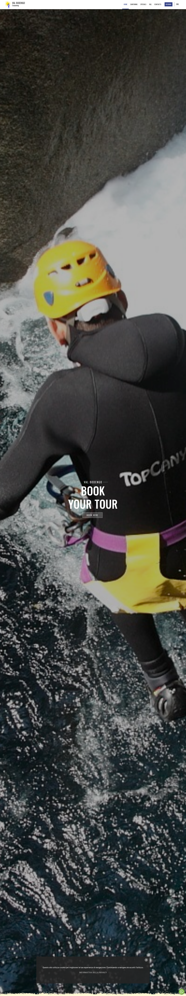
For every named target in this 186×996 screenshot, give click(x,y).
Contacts (157, 4)
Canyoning (133, 4)
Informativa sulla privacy (93, 972)
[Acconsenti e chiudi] (146, 959)
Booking (168, 4)
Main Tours (92, 515)
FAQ (150, 4)
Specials (143, 4)
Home (125, 4)
